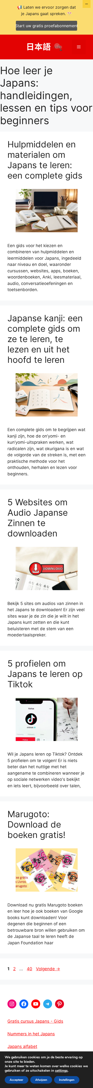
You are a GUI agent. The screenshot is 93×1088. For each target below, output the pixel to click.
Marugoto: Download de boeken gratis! (36, 824)
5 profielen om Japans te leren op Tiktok (45, 673)
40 (30, 968)
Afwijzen (41, 1080)
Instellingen (66, 1080)
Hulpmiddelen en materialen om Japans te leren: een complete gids (44, 160)
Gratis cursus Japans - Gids (35, 1021)
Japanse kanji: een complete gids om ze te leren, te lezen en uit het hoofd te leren (45, 339)
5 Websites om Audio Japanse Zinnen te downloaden (37, 517)
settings (61, 1070)
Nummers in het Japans (31, 1033)
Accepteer (16, 1080)
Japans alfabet (22, 1046)
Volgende (48, 968)
